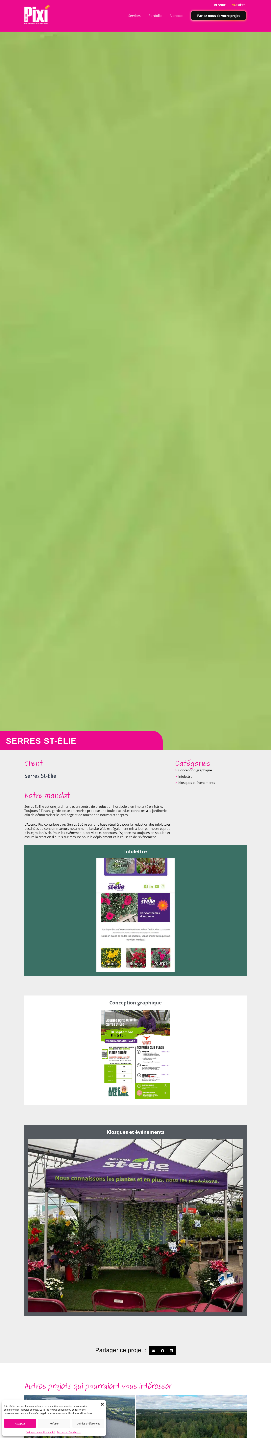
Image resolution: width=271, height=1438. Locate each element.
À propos (176, 16)
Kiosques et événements (196, 783)
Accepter (20, 1423)
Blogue (220, 5)
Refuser (54, 1423)
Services (134, 16)
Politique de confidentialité (40, 1432)
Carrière (238, 5)
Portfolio (155, 16)
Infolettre (185, 777)
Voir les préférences (88, 1423)
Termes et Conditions (69, 1432)
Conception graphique (195, 770)
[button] (102, 1404)
